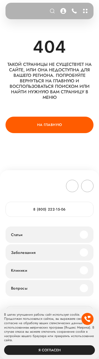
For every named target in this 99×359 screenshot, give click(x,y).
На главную (49, 124)
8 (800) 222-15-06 (73, 10)
